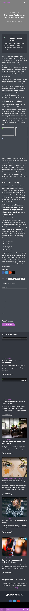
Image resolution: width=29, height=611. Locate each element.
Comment (4, 287)
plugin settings (14, 588)
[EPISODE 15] (14, 346)
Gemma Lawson (11, 21)
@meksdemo (22, 579)
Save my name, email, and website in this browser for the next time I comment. (15, 320)
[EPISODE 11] (14, 507)
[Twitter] (14, 601)
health (17, 278)
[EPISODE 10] (14, 546)
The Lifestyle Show (14, 13)
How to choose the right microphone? (11, 361)
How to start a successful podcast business (12, 561)
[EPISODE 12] (14, 467)
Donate (24, 2)
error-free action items (8, 84)
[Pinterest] (18, 601)
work (23, 278)
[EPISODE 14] (14, 388)
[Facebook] (10, 601)
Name (4, 302)
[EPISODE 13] (14, 427)
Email (3, 308)
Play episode (8, 374)
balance (11, 278)
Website (4, 314)
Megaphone (6, 2)
